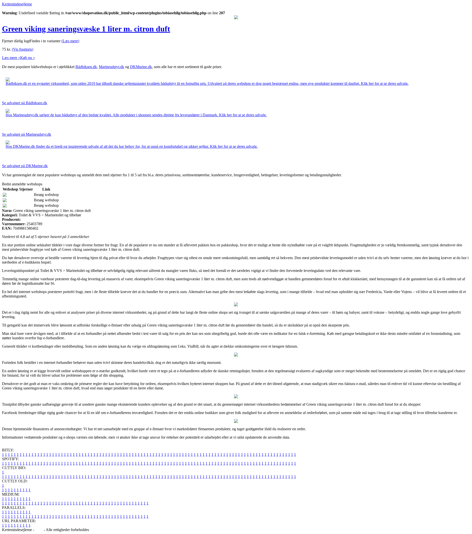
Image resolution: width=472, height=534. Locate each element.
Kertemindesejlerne (17, 4)
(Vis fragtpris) (22, 49)
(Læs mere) (70, 41)
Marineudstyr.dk (111, 67)
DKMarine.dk (141, 67)
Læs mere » (11, 58)
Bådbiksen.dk (86, 67)
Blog (39, 530)
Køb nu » (27, 58)
